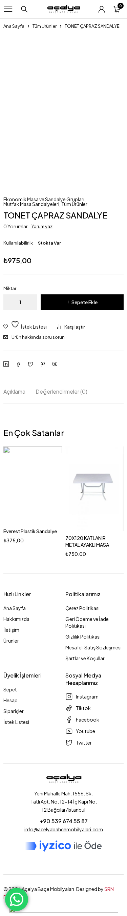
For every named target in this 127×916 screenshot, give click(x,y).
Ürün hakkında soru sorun (38, 337)
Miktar (9, 288)
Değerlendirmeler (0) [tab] (61, 391)
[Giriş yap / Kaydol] (101, 9)
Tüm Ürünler (45, 26)
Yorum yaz (41, 226)
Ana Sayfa (13, 26)
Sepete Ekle (84, 302)
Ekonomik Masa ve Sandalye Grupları (43, 199)
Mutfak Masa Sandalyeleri (31, 204)
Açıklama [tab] (14, 391)
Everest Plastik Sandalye (30, 531)
